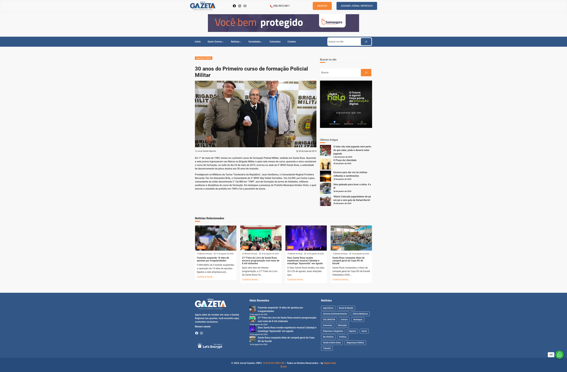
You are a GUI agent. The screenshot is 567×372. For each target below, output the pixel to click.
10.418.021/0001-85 (273, 363)
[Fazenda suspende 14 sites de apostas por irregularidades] (252, 309)
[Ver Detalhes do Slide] (283, 23)
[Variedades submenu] (262, 41)
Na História (328, 337)
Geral (245, 247)
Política (201, 247)
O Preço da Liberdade (344, 160)
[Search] (366, 41)
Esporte (352, 331)
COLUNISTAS (329, 319)
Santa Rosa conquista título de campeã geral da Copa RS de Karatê (348, 260)
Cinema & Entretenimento (335, 314)
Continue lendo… (205, 276)
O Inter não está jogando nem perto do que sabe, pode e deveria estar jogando (352, 150)
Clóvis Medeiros (360, 314)
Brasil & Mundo (346, 308)
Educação (342, 325)
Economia (327, 325)
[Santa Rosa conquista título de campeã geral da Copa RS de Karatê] (252, 339)
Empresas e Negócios (333, 331)
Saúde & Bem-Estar (332, 342)
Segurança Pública (203, 58)
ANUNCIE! (322, 5)
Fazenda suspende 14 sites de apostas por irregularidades (213, 259)
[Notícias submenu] (241, 41)
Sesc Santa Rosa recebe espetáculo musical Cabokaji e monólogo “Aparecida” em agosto (305, 260)
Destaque (357, 319)
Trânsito (327, 348)
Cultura (344, 319)
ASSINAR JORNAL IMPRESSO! (357, 5)
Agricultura (328, 308)
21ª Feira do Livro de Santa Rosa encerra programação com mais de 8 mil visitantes (260, 260)
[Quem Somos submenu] (223, 41)
